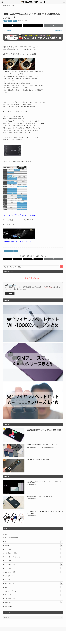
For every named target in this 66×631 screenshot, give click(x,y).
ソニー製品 (8, 568)
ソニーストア (9, 293)
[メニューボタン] (64, 2)
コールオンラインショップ (12, 557)
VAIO (6, 20)
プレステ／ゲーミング (11, 591)
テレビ (7, 587)
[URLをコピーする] (53, 25)
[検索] (61, 266)
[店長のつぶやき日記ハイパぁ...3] (33, 2)
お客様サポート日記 (10, 553)
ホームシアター (9, 595)
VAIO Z (14, 20)
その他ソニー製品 (10, 572)
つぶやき (7, 579)
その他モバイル (9, 576)
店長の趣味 (8, 602)
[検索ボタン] (2, 2)
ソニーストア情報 (10, 564)
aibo (6, 534)
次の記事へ (7, 30)
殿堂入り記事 (9, 606)
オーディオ (8, 549)
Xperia (7, 545)
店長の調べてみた (10, 598)
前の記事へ (58, 30)
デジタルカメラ (9, 583)
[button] (12, 25)
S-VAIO (10, 20)
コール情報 (8, 561)
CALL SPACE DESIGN (11, 538)
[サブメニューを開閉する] (61, 542)
